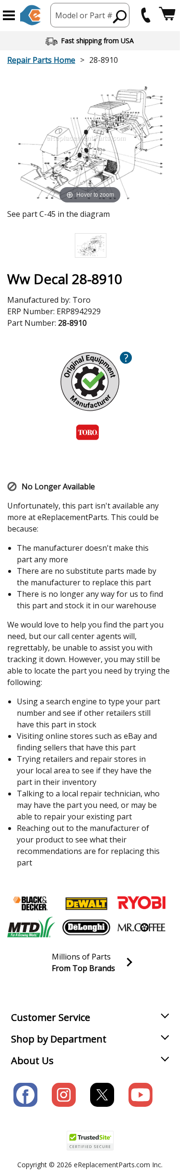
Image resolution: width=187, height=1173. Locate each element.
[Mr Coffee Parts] (141, 927)
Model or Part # (84, 15)
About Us (32, 1060)
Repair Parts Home (41, 60)
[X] (102, 1095)
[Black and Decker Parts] (31, 903)
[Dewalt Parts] (86, 903)
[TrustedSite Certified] (90, 1140)
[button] (9, 15)
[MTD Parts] (31, 927)
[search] (120, 16)
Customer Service (50, 1017)
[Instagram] (64, 1095)
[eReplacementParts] (30, 15)
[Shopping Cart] (167, 15)
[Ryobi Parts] (141, 903)
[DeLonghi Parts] (86, 927)
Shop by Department (58, 1038)
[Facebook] (25, 1095)
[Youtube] (140, 1095)
